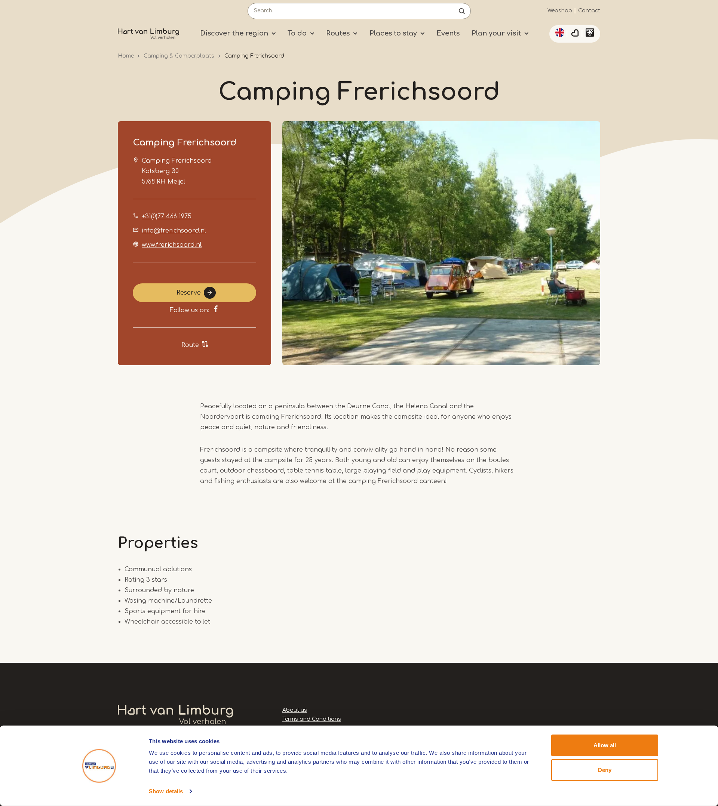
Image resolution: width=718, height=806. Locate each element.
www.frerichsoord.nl (172, 245)
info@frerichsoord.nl (174, 230)
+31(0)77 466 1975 (166, 216)
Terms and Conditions (311, 719)
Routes (338, 33)
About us (294, 710)
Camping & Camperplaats (179, 56)
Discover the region (234, 33)
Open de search (462, 11)
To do (297, 33)
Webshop (559, 10)
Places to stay (393, 33)
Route (190, 345)
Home (126, 56)
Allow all (604, 745)
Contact (589, 10)
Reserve (189, 292)
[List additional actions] (558, 32)
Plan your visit (496, 33)
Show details (166, 791)
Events (448, 33)
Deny (604, 769)
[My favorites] (574, 34)
